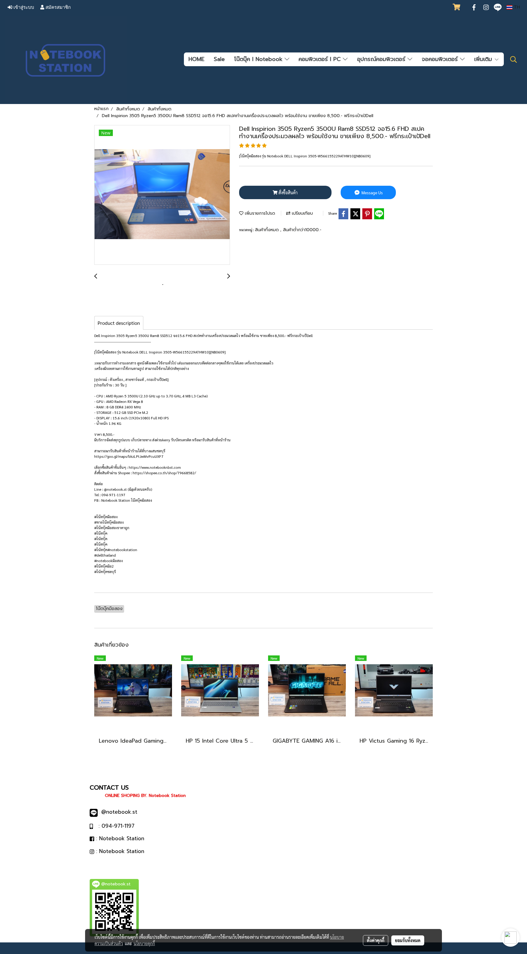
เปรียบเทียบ (301, 213)
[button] (513, 59)
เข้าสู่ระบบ (23, 7)
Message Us (371, 192)
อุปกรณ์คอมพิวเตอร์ (382, 59)
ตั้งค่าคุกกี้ (375, 940)
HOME (196, 59)
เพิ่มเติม (484, 59)
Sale (219, 59)
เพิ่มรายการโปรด (259, 213)
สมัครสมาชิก (57, 7)
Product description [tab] (119, 323)
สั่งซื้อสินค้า (288, 192)
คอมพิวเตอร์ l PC (321, 59)
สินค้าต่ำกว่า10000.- (302, 230)
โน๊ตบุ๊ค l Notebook (259, 59)
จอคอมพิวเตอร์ (441, 59)
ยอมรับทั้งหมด (408, 940)
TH (516, 7)
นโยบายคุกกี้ (144, 943)
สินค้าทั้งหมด (267, 230)
